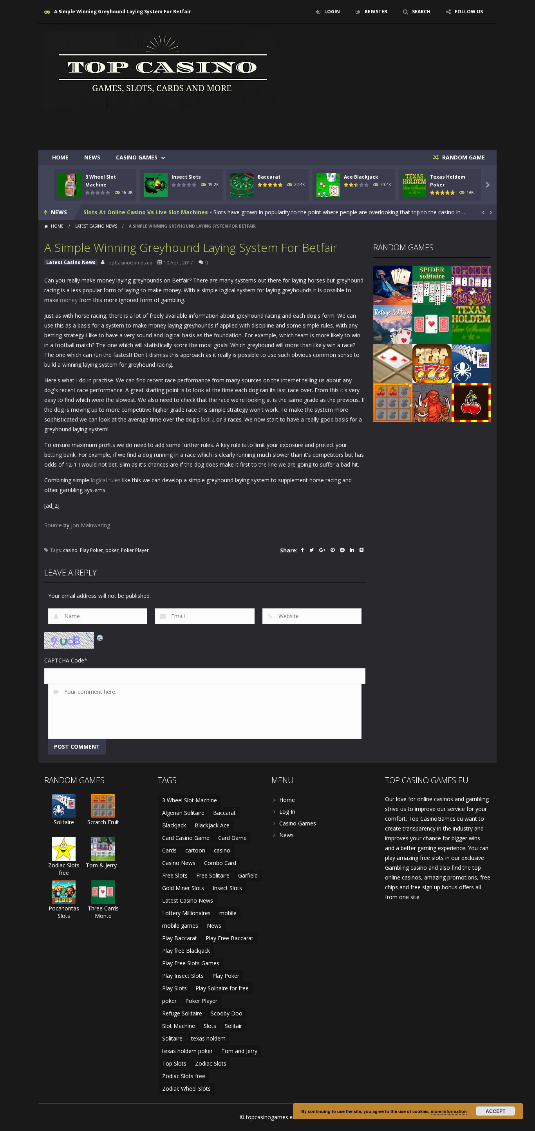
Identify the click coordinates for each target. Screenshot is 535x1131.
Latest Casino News (96, 226)
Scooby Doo (226, 1013)
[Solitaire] (471, 363)
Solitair (233, 1026)
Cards (169, 850)
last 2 (208, 419)
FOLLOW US (469, 11)
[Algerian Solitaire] (392, 284)
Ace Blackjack (361, 177)
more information (449, 1111)
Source (53, 525)
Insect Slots (186, 177)
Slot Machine (178, 1026)
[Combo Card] (392, 363)
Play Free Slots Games (190, 963)
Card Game (232, 837)
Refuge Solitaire (182, 1013)
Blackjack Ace (212, 825)
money (69, 300)
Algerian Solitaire (183, 812)
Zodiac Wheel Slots (186, 1088)
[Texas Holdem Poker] (471, 324)
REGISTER (376, 11)
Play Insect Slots (183, 975)
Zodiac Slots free (64, 868)
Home (60, 157)
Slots (210, 1026)
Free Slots (175, 875)
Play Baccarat (179, 938)
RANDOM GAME (463, 157)
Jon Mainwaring (90, 525)
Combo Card (220, 863)
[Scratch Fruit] (392, 402)
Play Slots (174, 988)
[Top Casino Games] (161, 68)
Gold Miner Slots (183, 888)
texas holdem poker (187, 1051)
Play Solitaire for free (222, 988)
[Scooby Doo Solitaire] (471, 284)
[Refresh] (100, 637)
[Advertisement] (348, 126)
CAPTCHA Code (64, 660)
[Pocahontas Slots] (64, 891)
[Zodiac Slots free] (64, 848)
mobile (228, 913)
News (92, 157)
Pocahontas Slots (64, 912)
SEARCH (421, 11)
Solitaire (64, 822)
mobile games (180, 925)
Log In (287, 811)
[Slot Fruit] (471, 402)
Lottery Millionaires (186, 913)
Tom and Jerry (239, 1051)
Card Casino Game (186, 837)
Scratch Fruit (103, 822)
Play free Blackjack (186, 950)
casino (70, 550)
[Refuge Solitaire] (392, 324)
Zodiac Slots (210, 1063)
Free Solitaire (213, 875)
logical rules (106, 480)
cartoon (195, 850)
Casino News (178, 863)
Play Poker (91, 550)
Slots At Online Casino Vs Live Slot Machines (145, 212)
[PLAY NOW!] (69, 184)
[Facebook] (302, 550)
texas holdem (208, 1038)
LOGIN (332, 11)
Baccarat (269, 177)
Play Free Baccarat (229, 938)
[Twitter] (311, 550)
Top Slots (174, 1063)
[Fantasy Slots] (432, 402)
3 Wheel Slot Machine (189, 800)
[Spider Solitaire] (432, 284)
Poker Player (135, 550)
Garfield (248, 875)
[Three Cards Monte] (432, 324)
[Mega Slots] (432, 363)
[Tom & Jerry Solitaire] (103, 848)
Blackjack (174, 825)
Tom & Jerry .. (103, 865)
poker (112, 550)
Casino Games (136, 157)
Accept (495, 1111)
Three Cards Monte (103, 912)
